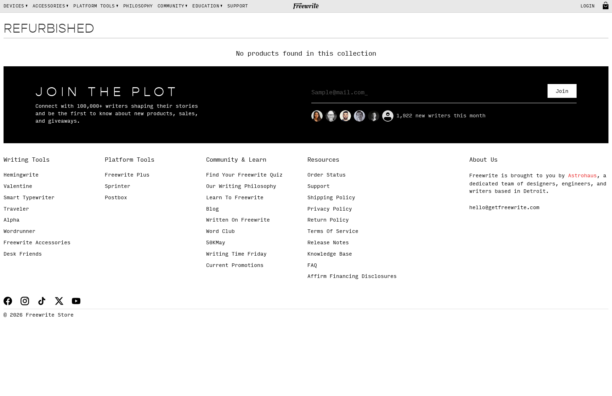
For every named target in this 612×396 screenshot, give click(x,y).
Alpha (11, 220)
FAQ (312, 265)
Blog (212, 209)
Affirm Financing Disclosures (352, 276)
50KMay (215, 242)
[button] (16, 6)
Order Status (326, 175)
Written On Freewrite (238, 220)
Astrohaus (582, 175)
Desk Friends (23, 254)
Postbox (116, 197)
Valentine (18, 186)
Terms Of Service (332, 231)
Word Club (220, 231)
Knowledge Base (329, 254)
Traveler (16, 209)
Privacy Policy (329, 209)
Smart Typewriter (29, 197)
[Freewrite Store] (306, 6)
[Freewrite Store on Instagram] (25, 301)
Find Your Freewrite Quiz (244, 175)
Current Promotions (235, 265)
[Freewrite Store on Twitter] (59, 301)
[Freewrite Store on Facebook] (8, 301)
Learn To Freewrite (235, 197)
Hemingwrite (21, 175)
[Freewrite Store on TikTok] (42, 301)
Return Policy (328, 220)
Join (562, 91)
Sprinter (117, 186)
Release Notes (328, 242)
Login (587, 6)
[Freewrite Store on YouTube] (76, 301)
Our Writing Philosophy (241, 186)
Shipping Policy (331, 197)
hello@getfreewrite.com (504, 207)
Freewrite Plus (127, 175)
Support (318, 186)
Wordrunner (19, 231)
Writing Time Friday (236, 254)
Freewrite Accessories (37, 242)
